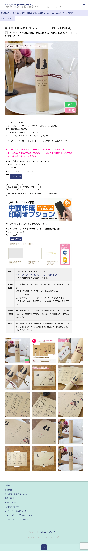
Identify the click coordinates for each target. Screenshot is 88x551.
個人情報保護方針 (12, 506)
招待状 (29, 13)
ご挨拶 (7, 485)
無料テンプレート (8, 18)
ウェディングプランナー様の (16, 519)
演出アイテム (43, 13)
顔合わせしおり (19, 13)
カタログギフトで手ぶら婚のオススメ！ (21, 515)
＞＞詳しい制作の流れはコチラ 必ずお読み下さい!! (37, 274)
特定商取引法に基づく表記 (16, 494)
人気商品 (25, 33)
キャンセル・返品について (16, 511)
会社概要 (8, 489)
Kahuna (43, 532)
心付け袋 (69, 13)
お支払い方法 (10, 502)
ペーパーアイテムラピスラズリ (19, 4)
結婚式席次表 (6, 13)
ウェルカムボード (57, 13)
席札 (35, 13)
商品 (32, 33)
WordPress (53, 532)
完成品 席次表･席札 (43, 33)
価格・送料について (13, 498)
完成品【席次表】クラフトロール (65, 33)
